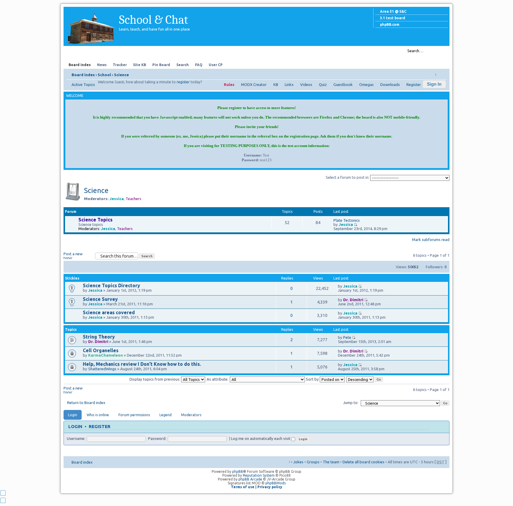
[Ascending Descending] (365, 379)
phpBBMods (275, 483)
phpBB (237, 471)
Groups (313, 462)
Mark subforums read (430, 239)
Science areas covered (109, 312)
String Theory (99, 336)
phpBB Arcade (250, 479)
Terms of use (242, 487)
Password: (157, 438)
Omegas (366, 84)
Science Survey (100, 299)
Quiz (323, 84)
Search (124, 51)
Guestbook (343, 84)
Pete (347, 337)
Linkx (289, 84)
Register (413, 84)
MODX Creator (254, 84)
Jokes (298, 462)
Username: (76, 438)
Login (75, 426)
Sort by (313, 379)
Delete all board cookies (363, 462)
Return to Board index (86, 402)
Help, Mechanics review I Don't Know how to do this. (142, 364)
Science (121, 75)
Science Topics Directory (111, 285)
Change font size (442, 73)
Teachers (133, 199)
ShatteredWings (102, 369)
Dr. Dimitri (353, 300)
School (104, 75)
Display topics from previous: (155, 379)
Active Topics (83, 84)
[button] (434, 84)
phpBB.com (389, 24)
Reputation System (259, 475)
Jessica (117, 199)
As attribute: (217, 379)
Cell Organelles (100, 350)
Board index (83, 75)
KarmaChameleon (105, 355)
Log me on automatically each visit (261, 438)
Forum (78, 51)
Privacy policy (269, 487)
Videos (306, 84)
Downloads (390, 84)
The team (331, 462)
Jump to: (350, 402)
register (183, 82)
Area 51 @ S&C (393, 11)
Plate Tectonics (346, 220)
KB (275, 84)
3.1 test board (392, 18)
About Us (101, 51)
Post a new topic (73, 255)
